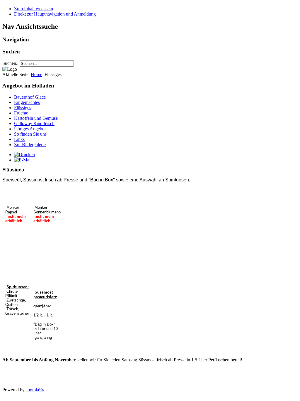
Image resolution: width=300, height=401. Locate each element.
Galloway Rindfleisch (34, 123)
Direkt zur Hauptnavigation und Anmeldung (55, 13)
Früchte (21, 112)
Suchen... (11, 63)
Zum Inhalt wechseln (33, 8)
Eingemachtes (27, 102)
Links (19, 139)
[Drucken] (24, 154)
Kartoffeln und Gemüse (36, 118)
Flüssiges (22, 107)
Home (36, 74)
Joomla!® (35, 389)
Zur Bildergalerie (30, 144)
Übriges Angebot (30, 128)
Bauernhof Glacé (30, 97)
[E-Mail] (23, 159)
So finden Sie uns (30, 134)
